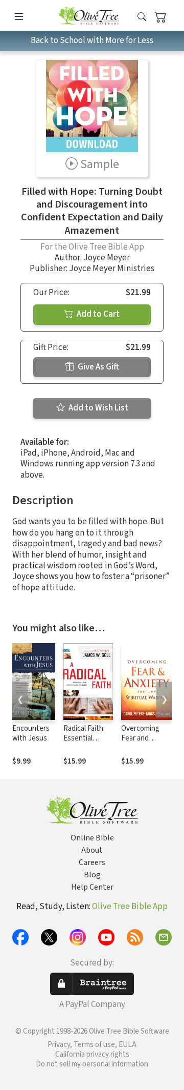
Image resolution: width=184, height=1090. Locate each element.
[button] (141, 17)
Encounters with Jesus (31, 733)
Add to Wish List (97, 408)
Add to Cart (97, 314)
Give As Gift (97, 367)
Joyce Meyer (106, 258)
